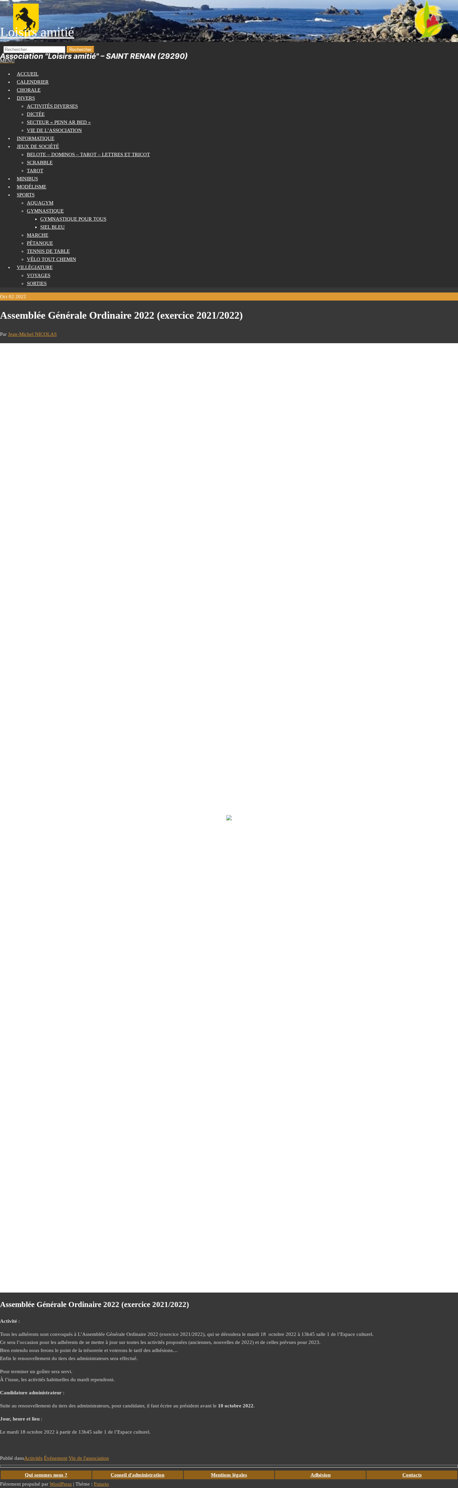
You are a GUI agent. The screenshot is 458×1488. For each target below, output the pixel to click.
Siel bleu (52, 227)
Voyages (38, 275)
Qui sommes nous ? (46, 1475)
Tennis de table (48, 251)
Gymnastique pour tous (73, 219)
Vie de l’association (54, 130)
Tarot (35, 170)
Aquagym (40, 203)
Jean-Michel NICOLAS (32, 334)
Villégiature (35, 267)
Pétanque (40, 243)
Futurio (101, 1484)
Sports (26, 194)
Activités (33, 1458)
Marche (37, 235)
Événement (55, 1458)
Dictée (36, 114)
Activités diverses (52, 106)
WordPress (61, 1484)
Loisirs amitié (37, 32)
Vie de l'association (89, 1458)
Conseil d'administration (137, 1475)
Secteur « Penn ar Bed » (59, 122)
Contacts (412, 1475)
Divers (26, 98)
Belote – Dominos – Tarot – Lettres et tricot (88, 154)
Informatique (35, 138)
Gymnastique (45, 211)
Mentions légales (229, 1475)
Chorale (29, 90)
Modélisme (31, 186)
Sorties (37, 283)
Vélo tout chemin (51, 259)
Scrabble (40, 162)
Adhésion (320, 1475)
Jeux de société (38, 146)
